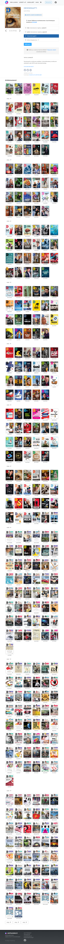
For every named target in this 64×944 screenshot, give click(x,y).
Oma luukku (14, 2)
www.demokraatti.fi (28, 66)
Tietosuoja (27, 934)
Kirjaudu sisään (51, 50)
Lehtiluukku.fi (12, 933)
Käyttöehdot (27, 933)
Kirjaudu (48, 2)
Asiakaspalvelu (9, 935)
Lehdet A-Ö (22, 2)
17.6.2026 (34, 22)
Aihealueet (30, 2)
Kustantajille (28, 936)
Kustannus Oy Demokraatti (35, 74)
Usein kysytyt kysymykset (12, 936)
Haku (37, 2)
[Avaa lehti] (9, 88)
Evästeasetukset (29, 937)
